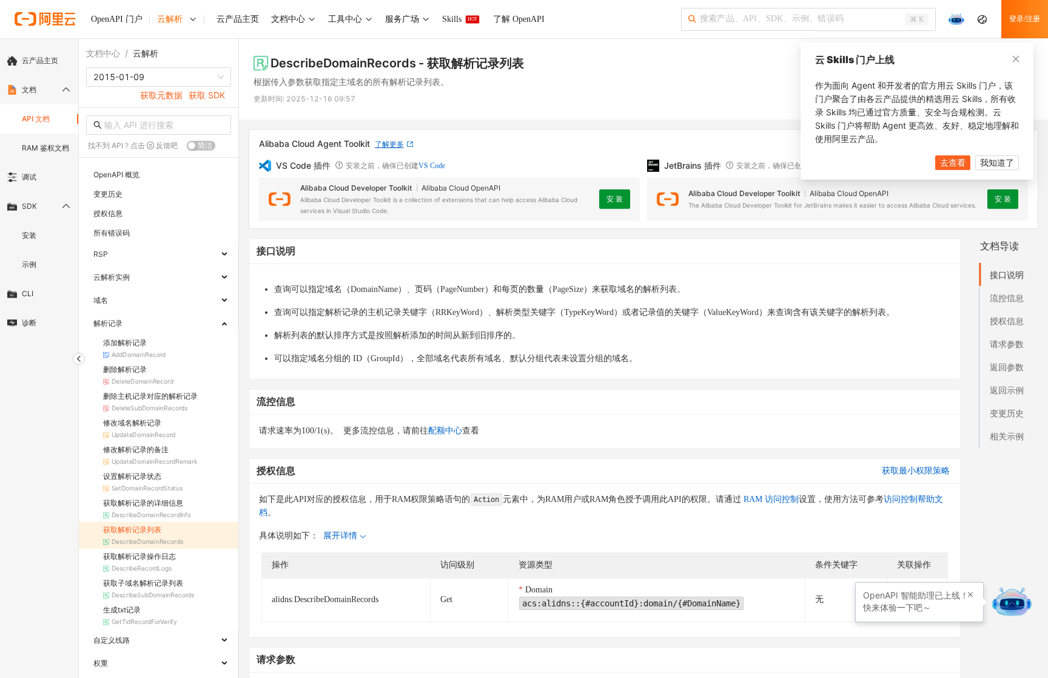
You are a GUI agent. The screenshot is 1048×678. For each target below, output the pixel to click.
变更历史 (1007, 413)
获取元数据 (161, 95)
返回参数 (1007, 367)
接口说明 (1007, 275)
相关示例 (1007, 436)
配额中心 (445, 430)
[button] (970, 594)
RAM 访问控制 (770, 499)
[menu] (39, 191)
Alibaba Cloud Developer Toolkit (356, 187)
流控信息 (1007, 298)
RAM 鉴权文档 (45, 147)
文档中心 (103, 53)
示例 (29, 264)
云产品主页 (40, 60)
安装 (29, 235)
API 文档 (36, 118)
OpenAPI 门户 (117, 19)
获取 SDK (207, 95)
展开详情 (340, 535)
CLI (27, 293)
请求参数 (1007, 344)
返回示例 (1007, 390)
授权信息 (1007, 321)
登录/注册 (1024, 19)
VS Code (431, 165)
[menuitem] (39, 60)
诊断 (29, 322)
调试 (29, 176)
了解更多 (389, 144)
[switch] (201, 146)
